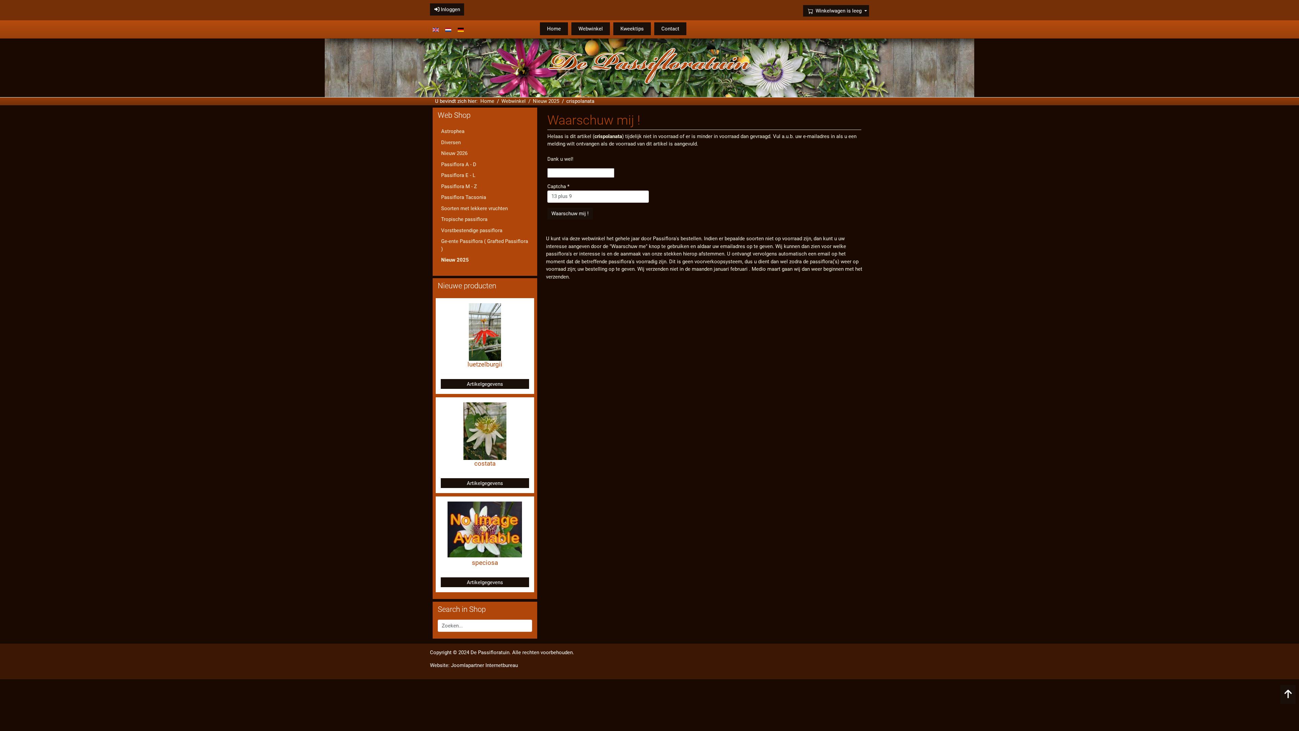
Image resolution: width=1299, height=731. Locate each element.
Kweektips (632, 29)
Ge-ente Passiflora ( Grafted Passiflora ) (484, 245)
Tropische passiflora (464, 219)
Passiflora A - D (458, 164)
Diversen (451, 142)
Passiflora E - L (458, 175)
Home (554, 29)
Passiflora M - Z (459, 186)
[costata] (484, 431)
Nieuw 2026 (454, 153)
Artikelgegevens (485, 384)
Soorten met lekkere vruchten (474, 208)
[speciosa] (485, 529)
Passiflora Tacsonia (463, 197)
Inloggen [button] (449, 9)
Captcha (558, 186)
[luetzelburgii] (485, 332)
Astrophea (452, 131)
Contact (670, 29)
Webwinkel (590, 29)
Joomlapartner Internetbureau (484, 665)
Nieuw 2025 (455, 260)
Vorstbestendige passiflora (471, 230)
